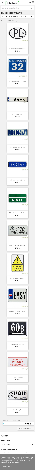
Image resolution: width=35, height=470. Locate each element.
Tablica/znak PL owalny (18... (17, 48)
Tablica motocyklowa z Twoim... (17, 311)
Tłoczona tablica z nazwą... (17, 147)
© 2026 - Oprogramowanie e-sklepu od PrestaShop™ (14, 452)
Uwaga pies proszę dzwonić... (17, 410)
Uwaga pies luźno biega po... (17, 245)
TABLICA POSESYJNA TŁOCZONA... (17, 81)
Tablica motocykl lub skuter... (17, 213)
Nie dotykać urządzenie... (17, 278)
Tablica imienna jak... (17, 114)
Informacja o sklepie (9, 449)
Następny (29, 424)
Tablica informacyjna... (17, 344)
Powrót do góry (25, 428)
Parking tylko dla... (17, 377)
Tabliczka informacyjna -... (17, 180)
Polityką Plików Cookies (15, 459)
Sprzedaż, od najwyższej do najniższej (17, 17)
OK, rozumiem (7, 466)
